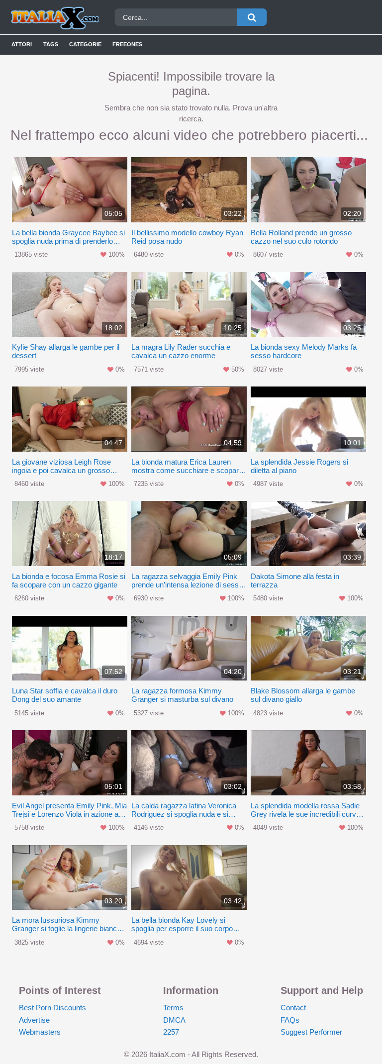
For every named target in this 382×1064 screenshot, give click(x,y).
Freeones (127, 44)
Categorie (85, 44)
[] (252, 17)
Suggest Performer (311, 1032)
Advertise (34, 1020)
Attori (21, 44)
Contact (293, 1007)
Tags (50, 44)
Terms (173, 1007)
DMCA (174, 1020)
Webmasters (40, 1032)
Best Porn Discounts (52, 1007)
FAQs (290, 1020)
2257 (171, 1032)
